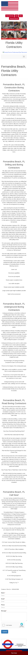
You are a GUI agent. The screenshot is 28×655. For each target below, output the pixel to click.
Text (21, 15)
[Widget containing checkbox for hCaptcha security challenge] (13, 625)
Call (16, 15)
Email (3, 599)
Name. (3, 592)
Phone (3, 604)
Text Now (14, 653)
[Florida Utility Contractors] (14, 644)
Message (3, 610)
